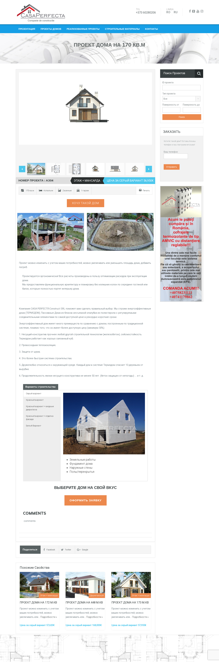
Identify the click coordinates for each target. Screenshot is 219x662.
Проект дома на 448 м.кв (84, 602)
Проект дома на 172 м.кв (38, 602)
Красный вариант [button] (35, 400)
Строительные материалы (122, 29)
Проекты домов (51, 29)
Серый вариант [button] (33, 393)
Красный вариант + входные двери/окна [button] (40, 408)
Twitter (68, 549)
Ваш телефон (171, 152)
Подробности (47, 617)
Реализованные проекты (83, 29)
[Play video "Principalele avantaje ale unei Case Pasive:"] (120, 232)
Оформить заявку (85, 500)
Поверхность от (170, 104)
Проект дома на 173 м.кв (130, 602)
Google (85, 549)
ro (168, 12)
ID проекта (167, 82)
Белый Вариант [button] (33, 425)
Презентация (26, 29)
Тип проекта (168, 93)
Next (146, 117)
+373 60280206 (146, 12)
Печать (146, 190)
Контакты (151, 29)
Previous (24, 117)
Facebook (50, 549)
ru (176, 12)
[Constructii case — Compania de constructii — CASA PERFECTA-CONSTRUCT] (41, 11)
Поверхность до (191, 104)
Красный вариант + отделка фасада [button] (39, 417)
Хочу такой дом (85, 203)
